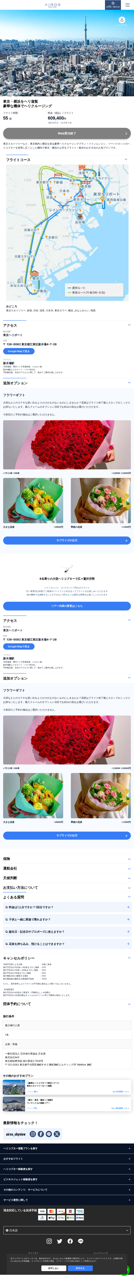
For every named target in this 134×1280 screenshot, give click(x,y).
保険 (6, 859)
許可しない (54, 1268)
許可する (80, 1268)
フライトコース (18, 160)
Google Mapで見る (19, 351)
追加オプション (15, 383)
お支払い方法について (20, 887)
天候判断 (10, 878)
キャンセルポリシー (19, 958)
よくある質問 (13, 897)
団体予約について (17, 1004)
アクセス (10, 325)
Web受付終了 (67, 133)
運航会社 (10, 868)
